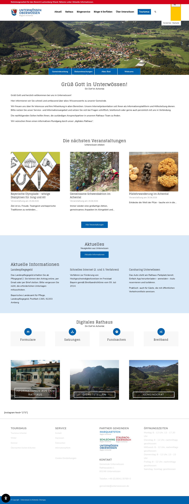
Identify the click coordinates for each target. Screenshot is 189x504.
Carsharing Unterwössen (144, 269)
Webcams (129, 71)
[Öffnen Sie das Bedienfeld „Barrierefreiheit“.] (5, 498)
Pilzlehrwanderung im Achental (149, 194)
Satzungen (72, 339)
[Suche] (155, 12)
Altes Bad (106, 71)
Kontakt (58, 433)
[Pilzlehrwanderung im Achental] (153, 172)
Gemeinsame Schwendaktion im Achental (90, 195)
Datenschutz (60, 443)
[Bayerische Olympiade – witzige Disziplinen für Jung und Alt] (35, 172)
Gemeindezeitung (60, 71)
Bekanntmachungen (83, 71)
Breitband (161, 339)
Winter (13, 438)
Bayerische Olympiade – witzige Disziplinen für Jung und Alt (30, 195)
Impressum (59, 438)
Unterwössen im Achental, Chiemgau (33, 500)
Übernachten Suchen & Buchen (23, 448)
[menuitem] (58, 12)
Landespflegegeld (22, 269)
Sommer (14, 443)
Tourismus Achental (19, 433)
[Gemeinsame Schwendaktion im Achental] (94, 172)
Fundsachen (116, 339)
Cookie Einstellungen (65, 458)
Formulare (28, 339)
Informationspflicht (62, 448)
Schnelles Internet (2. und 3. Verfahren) (94, 269)
